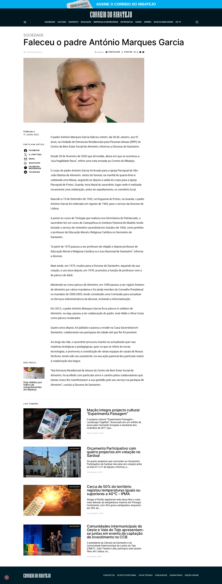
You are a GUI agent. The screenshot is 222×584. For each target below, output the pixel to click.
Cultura (62, 22)
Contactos (109, 575)
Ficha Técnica (146, 575)
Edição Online (192, 575)
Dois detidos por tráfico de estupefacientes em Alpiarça (32, 386)
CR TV (178, 22)
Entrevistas (127, 22)
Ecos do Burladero (163, 22)
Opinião (147, 22)
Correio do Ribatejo (103, 14)
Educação (86, 22)
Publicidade (161, 575)
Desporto (73, 22)
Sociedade (50, 22)
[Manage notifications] (6, 577)
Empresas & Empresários (106, 22)
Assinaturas (176, 575)
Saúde (138, 22)
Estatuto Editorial (126, 575)
